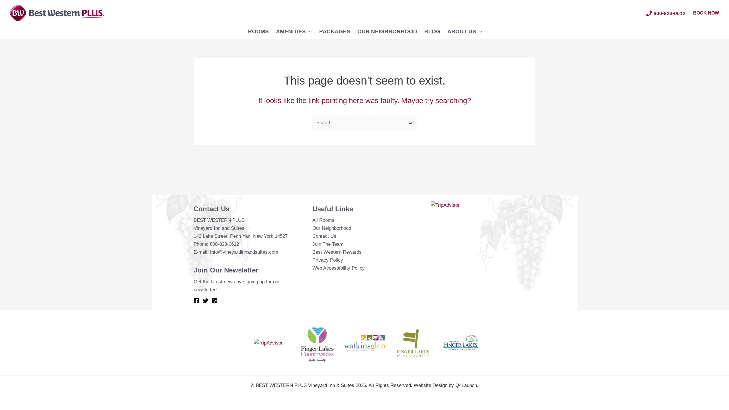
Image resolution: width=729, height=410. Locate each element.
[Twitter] (205, 301)
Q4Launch (466, 385)
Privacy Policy (327, 260)
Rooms (258, 31)
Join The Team (327, 244)
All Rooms (323, 220)
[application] (309, 31)
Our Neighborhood (387, 31)
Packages (334, 31)
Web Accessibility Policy (338, 268)
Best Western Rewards (337, 252)
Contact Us (324, 236)
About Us (461, 31)
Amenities (291, 31)
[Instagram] (215, 301)
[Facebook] (196, 301)
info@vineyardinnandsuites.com (244, 252)
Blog (432, 31)
